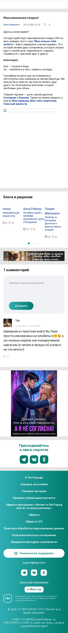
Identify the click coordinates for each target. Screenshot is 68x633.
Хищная (24, 97)
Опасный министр (15, 103)
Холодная (9, 97)
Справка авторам (34, 491)
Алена (6, 209)
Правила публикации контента (34, 498)
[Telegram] (24, 572)
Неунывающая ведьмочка (10, 214)
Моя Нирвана (20, 100)
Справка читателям (34, 484)
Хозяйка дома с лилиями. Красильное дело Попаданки (33, 217)
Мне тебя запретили (43, 100)
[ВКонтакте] (34, 572)
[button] (29, 243)
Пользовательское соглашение (34, 535)
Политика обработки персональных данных (34, 528)
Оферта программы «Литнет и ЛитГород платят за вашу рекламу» (34, 506)
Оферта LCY (34, 521)
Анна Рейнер (32, 209)
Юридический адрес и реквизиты (34, 542)
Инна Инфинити (11, 24)
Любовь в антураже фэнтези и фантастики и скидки (53, 223)
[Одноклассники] (44, 572)
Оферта (34, 514)
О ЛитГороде (34, 477)
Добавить (21, 306)
